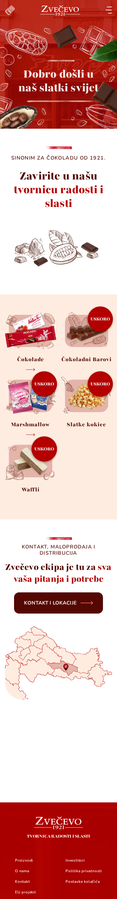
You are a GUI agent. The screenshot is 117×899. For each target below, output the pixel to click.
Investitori (75, 860)
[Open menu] (108, 10)
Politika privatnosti (84, 870)
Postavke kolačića (83, 881)
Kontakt (22, 881)
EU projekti (25, 892)
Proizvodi (24, 860)
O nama (22, 870)
